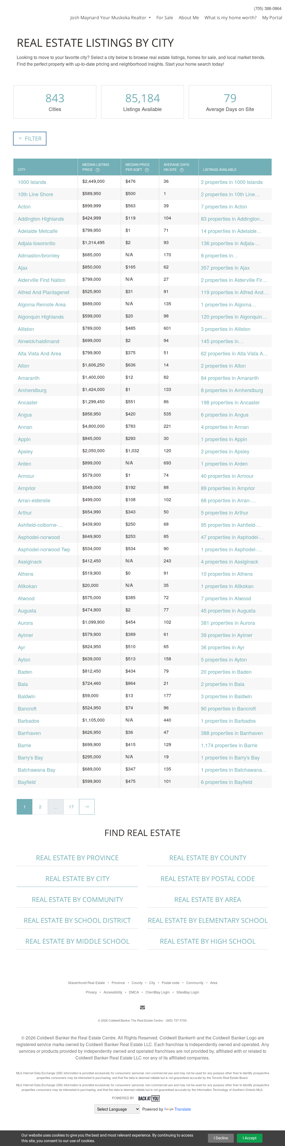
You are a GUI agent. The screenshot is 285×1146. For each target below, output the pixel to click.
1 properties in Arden (224, 463)
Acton (24, 206)
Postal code (171, 982)
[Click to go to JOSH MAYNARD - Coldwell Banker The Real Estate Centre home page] (29, 10)
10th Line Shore (35, 194)
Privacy (91, 992)
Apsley (25, 451)
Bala (23, 683)
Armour (26, 475)
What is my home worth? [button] (231, 17)
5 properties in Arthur (224, 512)
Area (213, 982)
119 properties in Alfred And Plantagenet (232, 292)
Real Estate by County (207, 857)
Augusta (27, 610)
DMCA (134, 992)
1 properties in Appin (224, 438)
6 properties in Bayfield (226, 781)
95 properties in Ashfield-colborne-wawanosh (229, 524)
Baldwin (26, 696)
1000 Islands (32, 181)
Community (194, 982)
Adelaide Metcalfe (38, 230)
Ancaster (28, 402)
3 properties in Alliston (225, 328)
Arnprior (27, 487)
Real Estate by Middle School (77, 941)
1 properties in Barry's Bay (230, 757)
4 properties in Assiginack (229, 561)
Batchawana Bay (36, 769)
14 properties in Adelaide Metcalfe (229, 231)
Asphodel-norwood (39, 536)
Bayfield (27, 781)
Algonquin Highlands (41, 316)
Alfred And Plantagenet (43, 292)
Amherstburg (32, 390)
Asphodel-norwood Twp (44, 549)
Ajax (23, 267)
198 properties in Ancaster (230, 402)
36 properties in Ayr (222, 647)
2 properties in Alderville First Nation (233, 280)
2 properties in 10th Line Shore (228, 194)
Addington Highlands (41, 218)
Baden (25, 671)
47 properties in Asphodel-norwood (230, 537)
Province (118, 982)
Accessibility (113, 992)
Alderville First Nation (41, 279)
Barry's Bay (30, 757)
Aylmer (25, 634)
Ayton (24, 659)
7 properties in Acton (224, 206)
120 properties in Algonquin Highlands (231, 316)
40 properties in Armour (227, 475)
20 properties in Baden (226, 671)
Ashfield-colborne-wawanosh (38, 524)
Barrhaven (29, 732)
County (137, 982)
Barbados (28, 720)
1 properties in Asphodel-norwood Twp (229, 549)
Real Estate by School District (77, 920)
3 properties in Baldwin (226, 696)
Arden (24, 463)
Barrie (24, 745)
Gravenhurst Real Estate (86, 982)
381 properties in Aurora (228, 622)
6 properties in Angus (225, 414)
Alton (23, 365)
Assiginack (30, 561)
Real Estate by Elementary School (208, 920)
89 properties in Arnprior (228, 487)
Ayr (21, 647)
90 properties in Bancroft (228, 708)
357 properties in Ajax (225, 267)
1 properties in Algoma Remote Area (226, 304)
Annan (25, 426)
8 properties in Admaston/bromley (222, 255)
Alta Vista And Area (39, 353)
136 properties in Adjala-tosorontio (228, 243)
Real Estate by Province (77, 857)
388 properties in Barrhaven (232, 732)
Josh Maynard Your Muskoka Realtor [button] (109, 17)
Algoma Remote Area (42, 304)
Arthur (25, 512)
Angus (25, 414)
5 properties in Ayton (224, 659)
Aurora (25, 622)
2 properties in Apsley (225, 451)
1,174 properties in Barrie (229, 745)
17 (71, 806)
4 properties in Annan (225, 426)
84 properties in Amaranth (230, 377)
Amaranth (29, 377)
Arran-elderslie (34, 500)
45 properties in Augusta (228, 610)
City (152, 982)
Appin (24, 438)
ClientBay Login (158, 992)
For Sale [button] (164, 17)
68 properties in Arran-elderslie (226, 500)
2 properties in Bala (222, 683)
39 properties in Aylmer (226, 634)
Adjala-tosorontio (36, 243)
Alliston (26, 328)
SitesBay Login (187, 992)
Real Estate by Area (207, 899)
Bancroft (27, 708)
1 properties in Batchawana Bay (231, 769)
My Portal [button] (272, 17)
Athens (25, 573)
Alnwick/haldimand (38, 341)
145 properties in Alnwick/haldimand (221, 341)
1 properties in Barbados (228, 720)
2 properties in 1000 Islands (232, 181)
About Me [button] (189, 17)
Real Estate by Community (77, 899)
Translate (183, 1109)
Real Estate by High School (207, 941)
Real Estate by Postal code (208, 878)
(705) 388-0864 (267, 8)
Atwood (26, 598)
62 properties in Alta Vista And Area (235, 353)
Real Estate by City (77, 878)
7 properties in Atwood (226, 598)
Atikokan (27, 585)
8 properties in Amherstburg (232, 390)
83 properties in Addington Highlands (230, 218)
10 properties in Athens (227, 573)
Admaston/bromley (39, 255)
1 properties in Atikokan (227, 585)
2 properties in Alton (223, 365)
